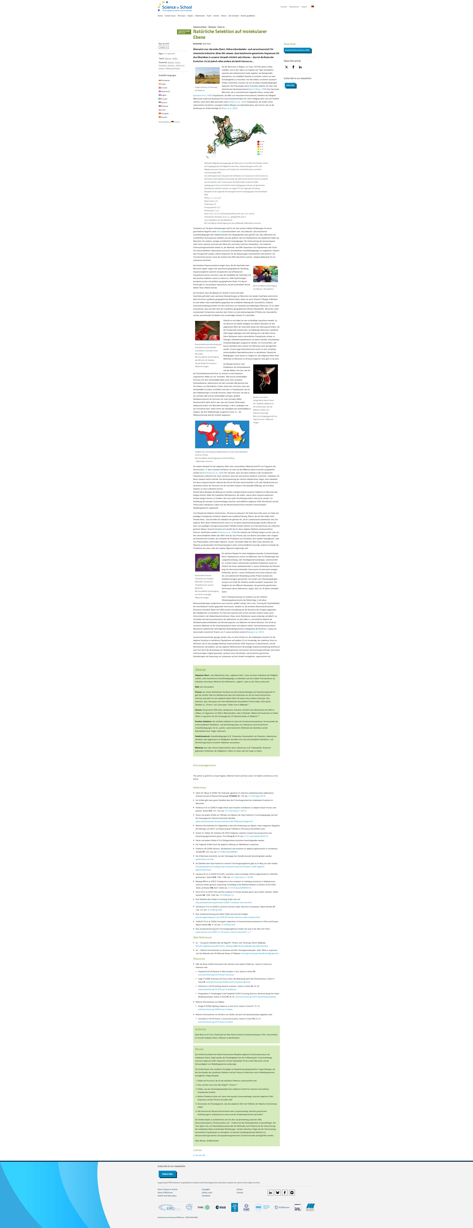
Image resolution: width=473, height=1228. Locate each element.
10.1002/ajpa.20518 (256, 795)
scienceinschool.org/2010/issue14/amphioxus (217, 989)
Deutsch (164, 102)
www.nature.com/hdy (205, 859)
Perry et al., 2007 (229, 108)
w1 (248, 704)
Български (165, 80)
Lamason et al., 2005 (202, 95)
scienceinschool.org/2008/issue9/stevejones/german (228, 981)
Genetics (171, 65)
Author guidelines (248, 15)
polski (163, 109)
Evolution (163, 65)
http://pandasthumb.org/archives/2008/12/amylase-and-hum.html (224, 902)
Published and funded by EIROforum (171, 1217)
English (164, 95)
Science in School (199, 26)
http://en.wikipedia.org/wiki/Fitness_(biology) (214, 945)
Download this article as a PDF (297, 50)
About (223, 15)
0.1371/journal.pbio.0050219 (256, 836)
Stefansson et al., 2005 (213, 472)
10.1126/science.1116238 (242, 877)
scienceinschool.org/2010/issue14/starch (215, 1021)
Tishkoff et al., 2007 (237, 101)
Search (304, 6)
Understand (199, 15)
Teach (208, 15)
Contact (283, 6)
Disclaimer (206, 1195)
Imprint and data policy (167, 1195)
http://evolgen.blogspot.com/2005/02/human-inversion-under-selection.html (228, 917)
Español (164, 117)
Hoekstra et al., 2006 (227, 532)
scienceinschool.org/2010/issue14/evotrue (216, 974)
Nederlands (165, 91)
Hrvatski (164, 87)
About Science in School (167, 1189)
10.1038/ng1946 (228, 924)
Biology (168, 58)
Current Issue (170, 15)
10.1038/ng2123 (227, 895)
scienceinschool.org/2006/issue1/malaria (215, 1009)
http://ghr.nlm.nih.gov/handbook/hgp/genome (260, 953)
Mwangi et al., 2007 (255, 631)
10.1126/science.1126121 (236, 810)
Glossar (220, 231)
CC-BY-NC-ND (199, 1155)
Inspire (190, 15)
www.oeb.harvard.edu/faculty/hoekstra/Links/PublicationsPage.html (224, 821)
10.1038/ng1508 (214, 909)
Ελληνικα (164, 106)
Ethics (177, 62)
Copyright (206, 1189)
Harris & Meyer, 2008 (257, 89)
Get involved (233, 15)
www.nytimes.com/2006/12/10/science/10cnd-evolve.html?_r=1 (223, 932)
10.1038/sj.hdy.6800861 (227, 851)
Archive (240, 1189)
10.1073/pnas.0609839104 (239, 887)
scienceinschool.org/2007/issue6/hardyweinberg (255, 996)
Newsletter (294, 6)
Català (163, 84)
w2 (258, 715)
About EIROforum (165, 1192)
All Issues (182, 15)
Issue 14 (221, 26)
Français (164, 98)
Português (165, 113)
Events (216, 15)
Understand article (184, 32)
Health (175, 58)
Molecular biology (173, 68)
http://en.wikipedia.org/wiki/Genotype (252, 945)
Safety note (207, 1192)
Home (160, 15)
